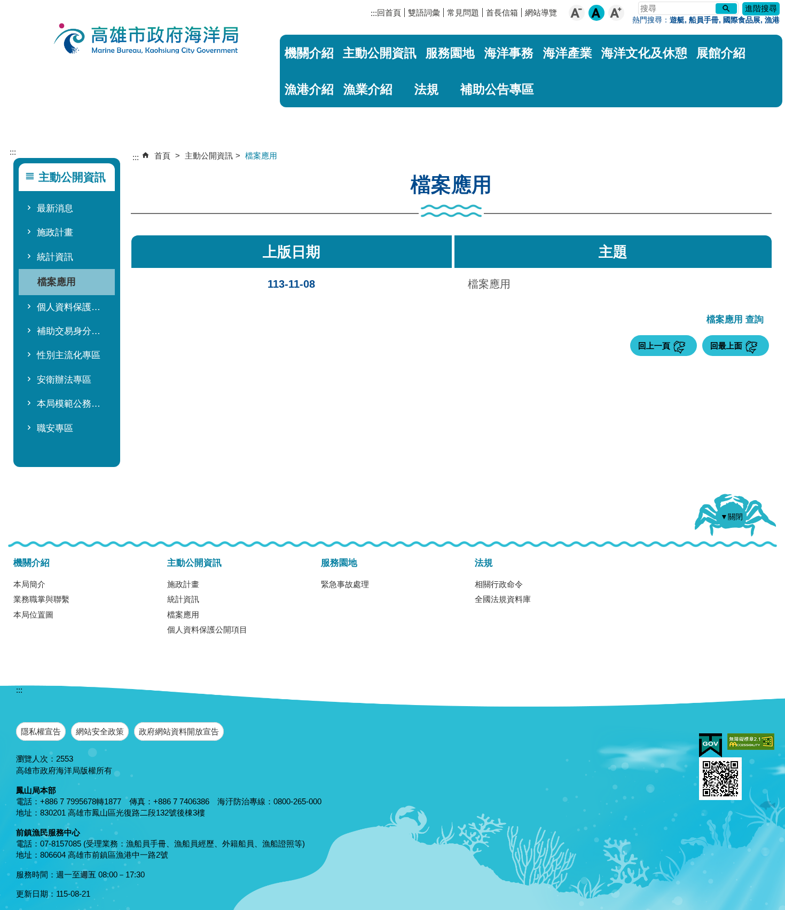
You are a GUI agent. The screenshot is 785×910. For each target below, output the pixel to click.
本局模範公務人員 (73, 404)
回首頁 (389, 12)
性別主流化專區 (68, 355)
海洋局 (147, 40)
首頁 (162, 155)
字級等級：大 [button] (616, 13)
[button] (726, 8)
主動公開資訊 (380, 53)
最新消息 (55, 208)
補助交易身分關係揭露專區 (73, 331)
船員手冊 (704, 20)
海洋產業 (567, 53)
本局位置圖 (33, 614)
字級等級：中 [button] (596, 13)
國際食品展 (741, 20)
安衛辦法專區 (64, 380)
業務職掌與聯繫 (41, 599)
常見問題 (463, 12)
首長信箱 (502, 12)
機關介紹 (309, 53)
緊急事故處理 (345, 584)
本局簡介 (29, 584)
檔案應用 (56, 281)
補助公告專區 (497, 89)
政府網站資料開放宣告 (179, 731)
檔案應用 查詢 (735, 320)
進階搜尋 (761, 8)
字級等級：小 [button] (577, 13)
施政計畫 (55, 232)
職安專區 (55, 428)
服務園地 (450, 53)
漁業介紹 (367, 89)
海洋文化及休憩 (644, 53)
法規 (426, 89)
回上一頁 (654, 345)
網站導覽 (541, 12)
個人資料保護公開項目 (73, 307)
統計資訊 (55, 257)
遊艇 (677, 20)
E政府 (710, 745)
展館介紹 (720, 53)
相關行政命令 (499, 584)
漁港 (772, 20)
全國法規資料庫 (503, 599)
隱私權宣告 (41, 731)
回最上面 (726, 345)
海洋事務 (508, 53)
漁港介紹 (309, 89)
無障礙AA (750, 741)
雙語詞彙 (424, 12)
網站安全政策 (100, 731)
